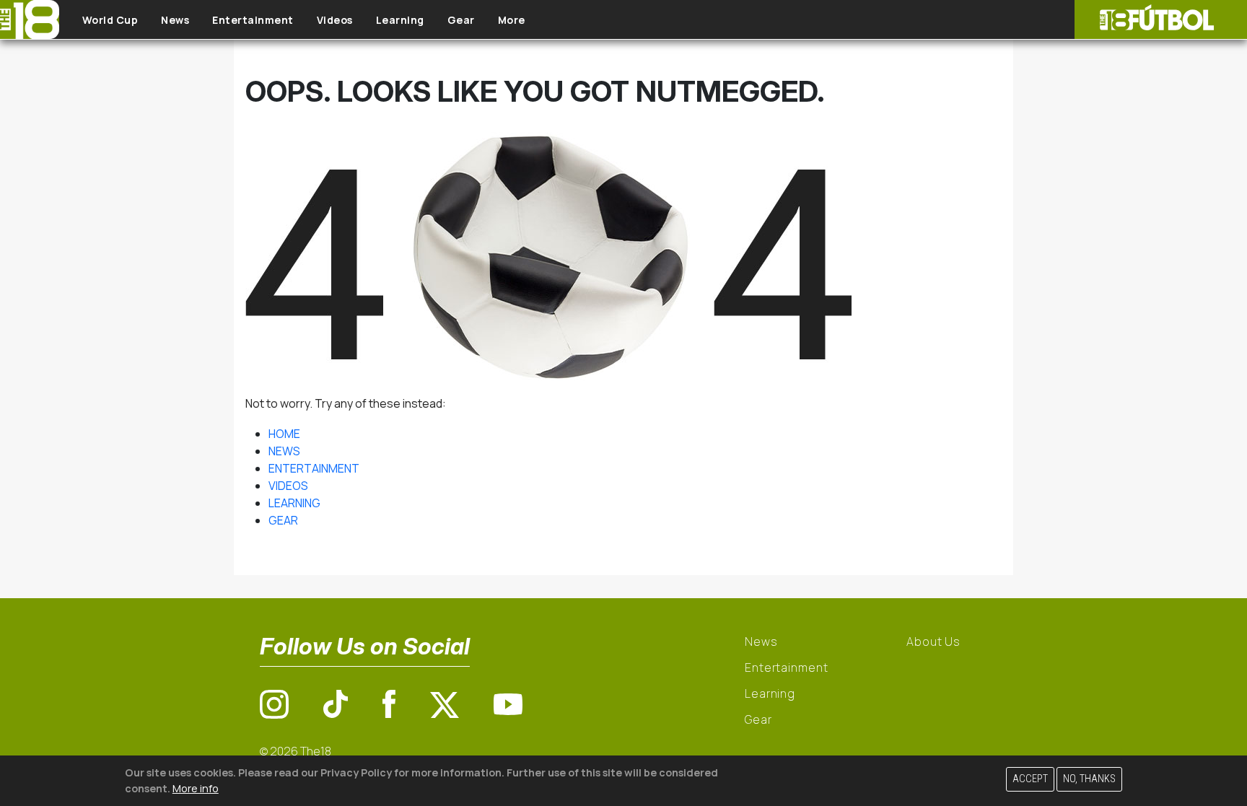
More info (195, 787)
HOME (284, 434)
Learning (400, 20)
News (175, 20)
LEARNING (294, 503)
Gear (461, 20)
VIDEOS (288, 486)
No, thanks (1089, 779)
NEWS (284, 451)
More (511, 20)
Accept (1030, 779)
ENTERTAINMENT (313, 468)
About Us (933, 641)
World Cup (110, 20)
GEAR (283, 520)
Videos (335, 20)
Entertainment (253, 20)
